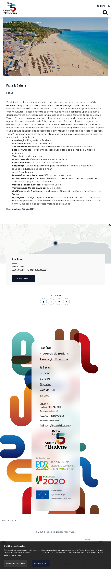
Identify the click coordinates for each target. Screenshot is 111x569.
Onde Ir (23, 22)
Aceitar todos (41, 564)
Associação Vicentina (54, 359)
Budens (45, 373)
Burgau (45, 378)
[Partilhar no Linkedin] (59, 301)
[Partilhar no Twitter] (51, 301)
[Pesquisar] (106, 12)
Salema (45, 395)
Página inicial (11, 22)
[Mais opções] (66, 301)
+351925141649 (56, 416)
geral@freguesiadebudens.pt (58, 425)
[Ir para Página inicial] (10, 8)
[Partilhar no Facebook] (43, 301)
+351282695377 (55, 407)
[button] (55, 243)
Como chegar (23, 278)
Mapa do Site (9, 520)
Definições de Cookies (15, 563)
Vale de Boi (47, 390)
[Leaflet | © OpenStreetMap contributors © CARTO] (55, 244)
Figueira (45, 384)
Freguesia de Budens (54, 353)
